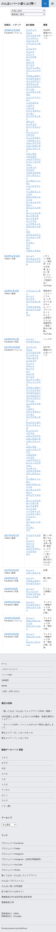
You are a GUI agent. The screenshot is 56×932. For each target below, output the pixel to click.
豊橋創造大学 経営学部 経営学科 (16, 897)
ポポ (3, 768)
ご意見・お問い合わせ (10, 691)
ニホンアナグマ (33, 143)
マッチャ (5, 790)
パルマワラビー (33, 159)
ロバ (28, 248)
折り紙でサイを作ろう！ (12, 891)
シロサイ (30, 105)
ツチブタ (30, 135)
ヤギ (28, 232)
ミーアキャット (33, 224)
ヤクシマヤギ (32, 597)
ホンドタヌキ (32, 218)
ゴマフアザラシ (33, 86)
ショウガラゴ (32, 102)
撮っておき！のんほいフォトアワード (19, 875)
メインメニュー (52, 3)
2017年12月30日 (12, 347)
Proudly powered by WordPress (14, 928)
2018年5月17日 (11, 339)
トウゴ (4, 784)
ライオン (30, 242)
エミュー (30, 51)
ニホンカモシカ (33, 146)
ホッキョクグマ (33, 202)
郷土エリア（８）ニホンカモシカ (17, 732)
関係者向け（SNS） (10, 913)
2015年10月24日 (12, 602)
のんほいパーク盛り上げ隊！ (18, 3)
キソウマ (30, 65)
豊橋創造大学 (7, 902)
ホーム (4, 664)
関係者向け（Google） (12, 916)
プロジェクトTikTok (10, 870)
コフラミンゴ (32, 84)
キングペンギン (33, 68)
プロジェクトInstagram (12, 854)
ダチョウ (30, 121)
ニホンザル (31, 154)
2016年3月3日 (11, 588)
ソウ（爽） (6, 806)
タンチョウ (31, 124)
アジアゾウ (31, 30)
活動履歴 (5, 680)
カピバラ (30, 62)
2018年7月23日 (11, 291)
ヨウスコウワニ (33, 234)
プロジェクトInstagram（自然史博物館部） (21, 859)
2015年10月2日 (11, 634)
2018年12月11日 (12, 256)
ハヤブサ (30, 457)
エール (4, 774)
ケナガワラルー (33, 78)
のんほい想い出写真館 (11, 886)
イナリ (4, 757)
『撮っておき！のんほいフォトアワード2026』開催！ (26, 711)
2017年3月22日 (11, 570)
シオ (3, 779)
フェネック (31, 167)
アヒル (29, 33)
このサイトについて (9, 669)
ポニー (29, 205)
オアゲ (4, 763)
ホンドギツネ (32, 216)
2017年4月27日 (11, 535)
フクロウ (30, 170)
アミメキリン (32, 38)
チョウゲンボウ (33, 422)
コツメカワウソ (33, 81)
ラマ (28, 245)
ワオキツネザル (33, 250)
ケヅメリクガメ (33, 390)
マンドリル (31, 221)
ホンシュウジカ (33, 213)
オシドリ (30, 368)
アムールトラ (32, 41)
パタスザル (31, 156)
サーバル (30, 89)
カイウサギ (31, 57)
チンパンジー (32, 132)
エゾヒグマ (31, 49)
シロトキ (30, 108)
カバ (28, 59)
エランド (30, 54)
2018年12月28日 (12, 30)
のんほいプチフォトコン (12, 881)
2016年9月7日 (11, 578)
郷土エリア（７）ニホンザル (15, 738)
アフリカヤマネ (33, 35)
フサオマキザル (33, 172)
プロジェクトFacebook (12, 843)
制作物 (4, 686)
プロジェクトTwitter (10, 848)
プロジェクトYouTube (11, 864)
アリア (4, 800)
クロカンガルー (33, 76)
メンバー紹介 (6, 675)
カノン (4, 795)
